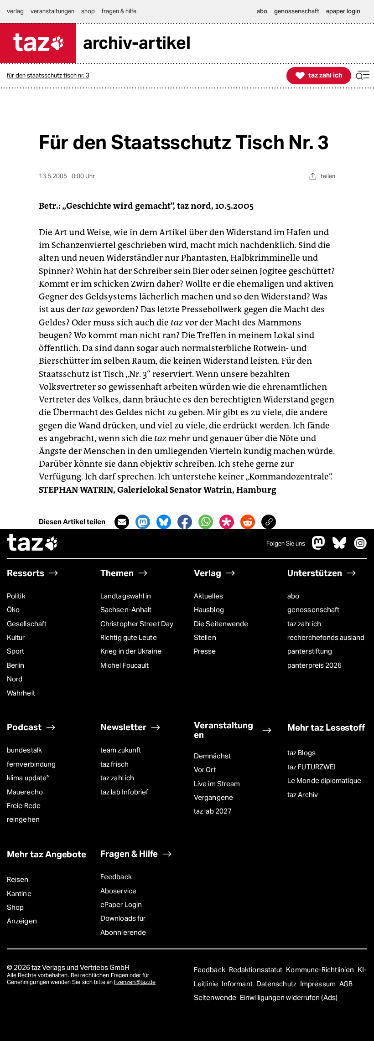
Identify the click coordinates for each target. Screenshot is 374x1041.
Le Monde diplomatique (324, 780)
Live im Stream (217, 783)
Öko (13, 609)
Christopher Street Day (136, 623)
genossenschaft (313, 609)
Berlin (16, 665)
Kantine (19, 893)
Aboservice (118, 890)
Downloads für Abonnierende (123, 925)
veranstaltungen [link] (52, 11)
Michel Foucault (124, 665)
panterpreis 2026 (314, 665)
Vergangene (213, 797)
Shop (15, 907)
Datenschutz (277, 983)
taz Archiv (302, 794)
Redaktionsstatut (256, 969)
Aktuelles (208, 596)
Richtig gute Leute (128, 637)
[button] (362, 75)
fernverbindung (31, 764)
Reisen (18, 879)
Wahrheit (21, 693)
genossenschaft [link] (296, 11)
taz (33, 544)
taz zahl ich (304, 623)
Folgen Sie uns (285, 543)
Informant (238, 983)
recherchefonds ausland (325, 637)
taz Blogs (301, 752)
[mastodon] (319, 547)
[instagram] (360, 547)
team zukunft (120, 750)
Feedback (116, 876)
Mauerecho (25, 792)
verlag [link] (15, 11)
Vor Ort (205, 769)
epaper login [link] (343, 11)
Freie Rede (24, 805)
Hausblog (209, 609)
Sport (15, 651)
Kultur (16, 637)
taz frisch (114, 764)
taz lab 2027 (213, 811)
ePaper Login (121, 904)
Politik (16, 596)
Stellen (205, 637)
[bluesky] (339, 547)
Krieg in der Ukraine (130, 651)
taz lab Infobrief (124, 792)
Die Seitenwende (221, 623)
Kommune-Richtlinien (320, 969)
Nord (14, 679)
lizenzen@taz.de (135, 982)
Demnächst (212, 756)
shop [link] (88, 11)
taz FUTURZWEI (311, 767)
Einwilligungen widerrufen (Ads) (289, 997)
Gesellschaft (27, 623)
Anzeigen (22, 921)
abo (293, 596)
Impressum (318, 983)
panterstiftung (309, 651)
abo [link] (262, 11)
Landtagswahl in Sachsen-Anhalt (125, 603)
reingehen (23, 819)
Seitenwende (216, 997)
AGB (346, 983)
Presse (205, 651)
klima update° (28, 777)
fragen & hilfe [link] (119, 11)
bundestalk (24, 750)
